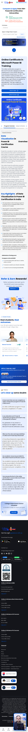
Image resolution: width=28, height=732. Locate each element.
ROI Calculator (4, 656)
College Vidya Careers (7, 664)
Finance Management (6, 587)
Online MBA (4, 603)
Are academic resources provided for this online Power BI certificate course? (13, 456)
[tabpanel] (14, 446)
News (2, 654)
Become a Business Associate (8, 658)
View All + (4, 594)
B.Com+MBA (4, 622)
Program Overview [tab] (9, 126)
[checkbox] (4, 40)
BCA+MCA (3, 618)
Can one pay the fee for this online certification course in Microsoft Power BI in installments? (13, 478)
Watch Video (13, 90)
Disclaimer (4, 716)
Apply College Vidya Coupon (9, 32)
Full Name (4, 25)
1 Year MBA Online (5, 607)
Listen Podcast (13, 94)
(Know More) (9, 41)
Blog (2, 651)
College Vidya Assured (11, 40)
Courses (6, 131)
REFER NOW (13, 288)
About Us (3, 649)
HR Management (5, 591)
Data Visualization (13, 131)
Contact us (4, 662)
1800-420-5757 (7, 559)
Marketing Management (7, 589)
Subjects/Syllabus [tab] (21, 126)
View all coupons (21, 37)
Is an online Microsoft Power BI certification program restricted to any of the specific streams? (13, 417)
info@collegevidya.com (7, 551)
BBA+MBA (3, 620)
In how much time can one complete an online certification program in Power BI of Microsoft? (13, 401)
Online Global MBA (5, 605)
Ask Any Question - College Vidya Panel (11, 666)
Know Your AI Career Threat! (14, 381)
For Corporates (5, 660)
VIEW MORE (13, 512)
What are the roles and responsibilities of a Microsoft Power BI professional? (13, 434)
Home (2, 131)
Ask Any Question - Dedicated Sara (10, 668)
